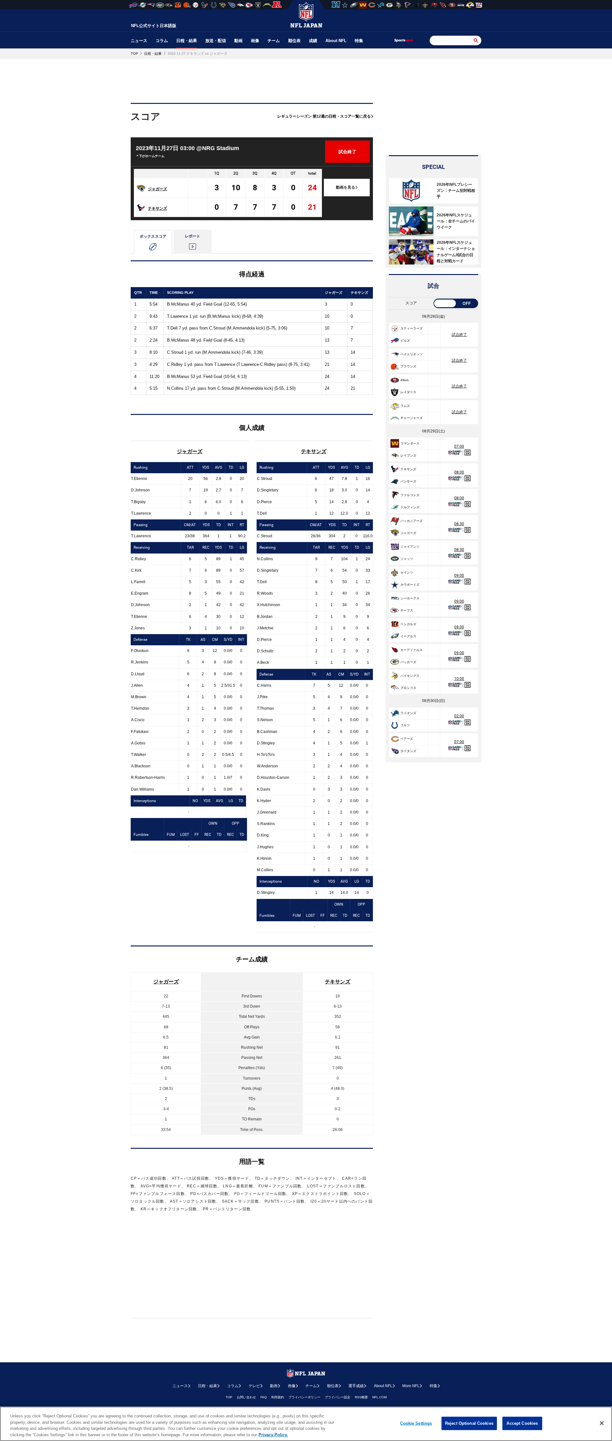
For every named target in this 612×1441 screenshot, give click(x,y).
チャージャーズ (411, 418)
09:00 (459, 575)
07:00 (459, 446)
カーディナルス (411, 650)
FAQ (263, 1397)
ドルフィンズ (409, 507)
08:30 (459, 524)
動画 (238, 40)
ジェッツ (406, 559)
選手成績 (356, 1386)
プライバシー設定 (337, 1397)
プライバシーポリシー (304, 1397)
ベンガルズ (408, 624)
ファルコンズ (409, 495)
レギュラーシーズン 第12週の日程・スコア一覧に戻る (324, 116)
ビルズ (405, 340)
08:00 (459, 472)
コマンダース (409, 443)
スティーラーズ (411, 328)
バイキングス (409, 675)
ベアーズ (406, 739)
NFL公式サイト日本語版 (153, 25)
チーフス (406, 610)
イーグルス (408, 636)
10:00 (459, 679)
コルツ (405, 725)
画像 (255, 40)
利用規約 (277, 1397)
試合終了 (459, 334)
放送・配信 (215, 40)
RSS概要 (361, 1397)
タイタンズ (408, 751)
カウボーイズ (409, 584)
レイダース (408, 392)
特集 (359, 40)
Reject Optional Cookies (469, 1423)
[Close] (602, 1423)
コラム (162, 40)
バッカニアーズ (411, 521)
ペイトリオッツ (411, 354)
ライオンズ (408, 713)
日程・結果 (186, 40)
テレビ (254, 1386)
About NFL (335, 40)
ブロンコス (408, 688)
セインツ (406, 572)
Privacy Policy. (273, 1434)
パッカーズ (408, 662)
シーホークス (409, 598)
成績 (313, 40)
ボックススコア (153, 236)
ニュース (139, 40)
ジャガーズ (157, 189)
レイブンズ (408, 455)
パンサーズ (408, 481)
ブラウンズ (408, 366)
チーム (273, 40)
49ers (404, 380)
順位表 (294, 40)
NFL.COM (379, 1397)
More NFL (410, 1386)
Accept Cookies (522, 1423)
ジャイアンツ (409, 546)
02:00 (459, 716)
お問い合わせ (246, 1397)
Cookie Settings (416, 1423)
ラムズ (405, 406)
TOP (229, 1397)
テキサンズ (157, 208)
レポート (192, 236)
